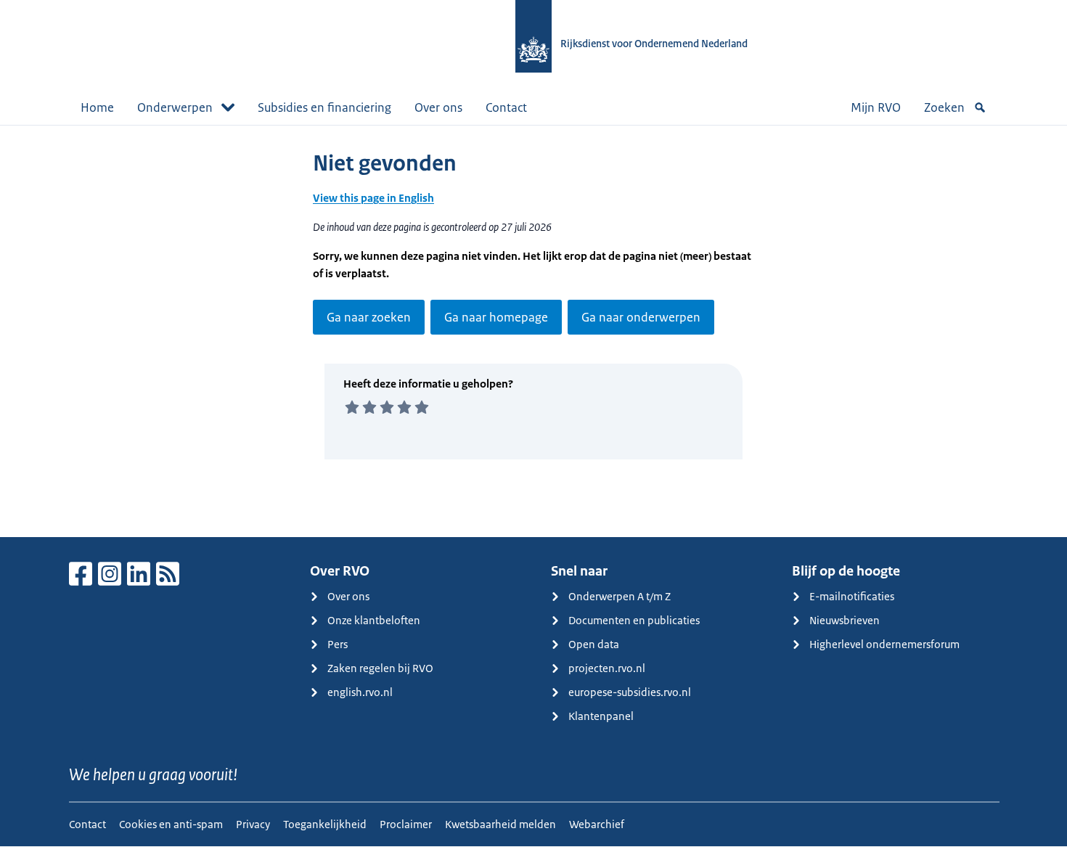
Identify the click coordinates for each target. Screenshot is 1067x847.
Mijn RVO (876, 107)
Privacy (253, 824)
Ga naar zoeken (369, 317)
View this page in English (373, 198)
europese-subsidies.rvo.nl (629, 692)
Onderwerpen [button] (175, 107)
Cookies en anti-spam (171, 824)
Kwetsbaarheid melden (500, 824)
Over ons (438, 107)
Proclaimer (406, 824)
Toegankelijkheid (325, 824)
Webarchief (596, 824)
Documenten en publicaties (634, 620)
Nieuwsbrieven (844, 620)
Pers (337, 644)
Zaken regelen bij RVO (380, 668)
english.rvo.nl (360, 692)
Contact (506, 107)
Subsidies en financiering (324, 107)
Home (97, 107)
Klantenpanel (601, 716)
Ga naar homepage (496, 317)
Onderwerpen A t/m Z (619, 596)
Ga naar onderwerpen (640, 317)
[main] (533, 331)
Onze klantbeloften (373, 620)
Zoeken (944, 107)
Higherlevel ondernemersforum (884, 644)
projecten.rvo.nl (606, 668)
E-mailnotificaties (851, 596)
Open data (593, 644)
